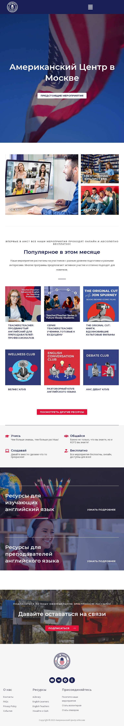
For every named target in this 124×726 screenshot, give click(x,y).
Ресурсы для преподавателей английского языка (32, 554)
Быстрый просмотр (23, 319)
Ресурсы (39, 690)
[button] (90, 7)
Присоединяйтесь (77, 690)
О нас (7, 690)
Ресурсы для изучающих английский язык (29, 502)
